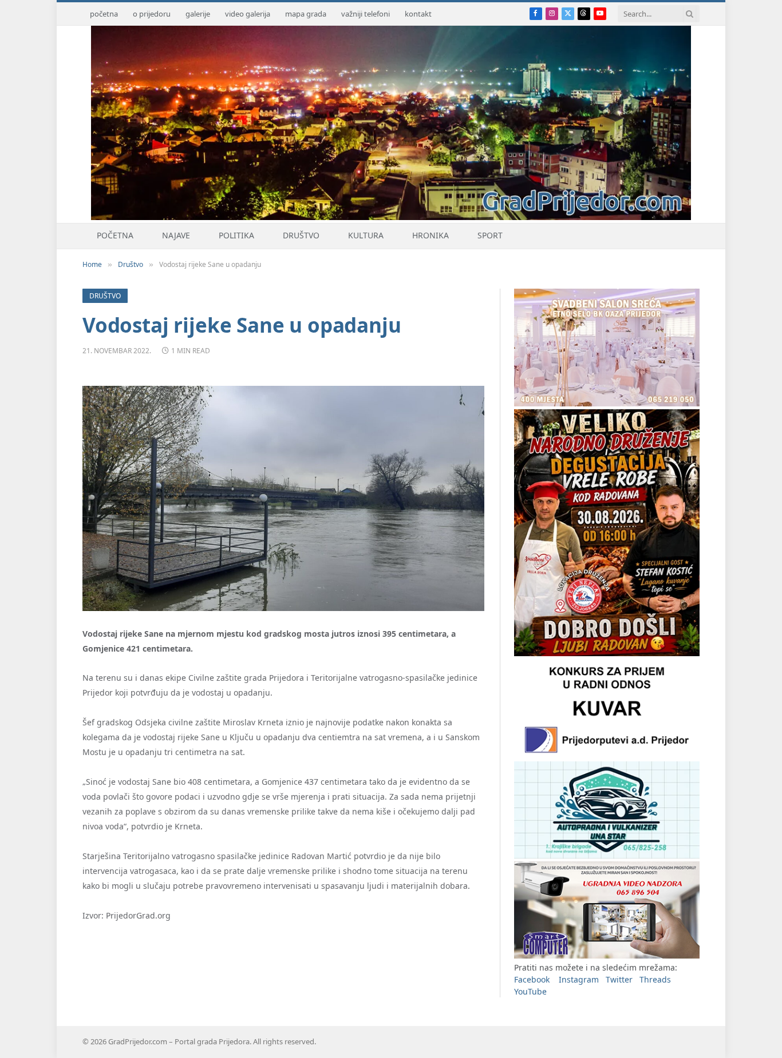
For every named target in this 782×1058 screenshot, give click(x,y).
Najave (176, 235)
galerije (197, 14)
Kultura (366, 235)
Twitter (619, 979)
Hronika (430, 235)
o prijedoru (152, 14)
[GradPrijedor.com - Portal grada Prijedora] (391, 216)
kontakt (418, 14)
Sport (490, 235)
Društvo (301, 235)
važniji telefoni (365, 14)
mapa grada (305, 14)
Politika (236, 235)
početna (104, 14)
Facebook (532, 979)
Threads (655, 979)
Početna (115, 235)
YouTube (530, 991)
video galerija (247, 14)
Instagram (579, 979)
